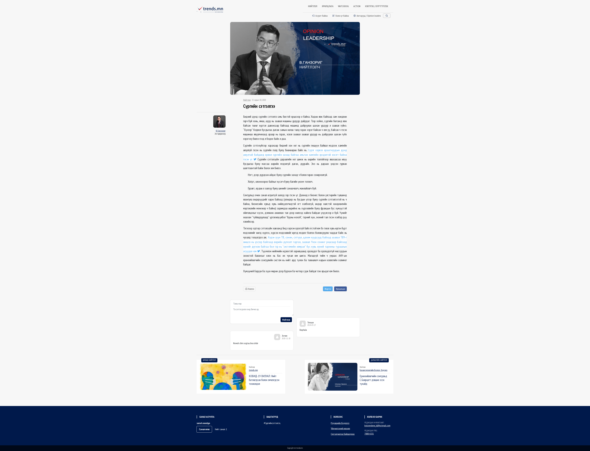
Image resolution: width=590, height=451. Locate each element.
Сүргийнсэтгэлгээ (272, 423)
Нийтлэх (286, 319)
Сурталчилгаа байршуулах (343, 433)
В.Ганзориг (221, 130)
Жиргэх (327, 288)
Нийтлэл (247, 100)
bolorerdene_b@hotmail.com (377, 425)
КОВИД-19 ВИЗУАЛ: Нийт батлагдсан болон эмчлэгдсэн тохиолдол (264, 380)
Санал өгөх (204, 429)
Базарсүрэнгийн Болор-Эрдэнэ (373, 370)
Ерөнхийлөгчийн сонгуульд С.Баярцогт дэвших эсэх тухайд (373, 380)
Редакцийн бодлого (340, 423)
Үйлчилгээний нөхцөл (340, 428)
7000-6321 (369, 433)
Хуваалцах (340, 288)
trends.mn (253, 370)
